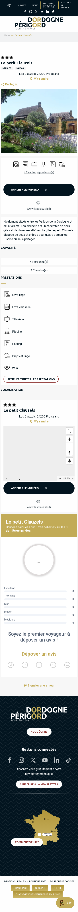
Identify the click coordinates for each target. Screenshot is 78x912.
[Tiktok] (53, 11)
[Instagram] (30, 11)
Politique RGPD (37, 881)
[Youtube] (42, 11)
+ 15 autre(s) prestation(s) (39, 172)
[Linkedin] (47, 11)
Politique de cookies (62, 881)
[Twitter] (36, 11)
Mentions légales (15, 881)
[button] (31, 379)
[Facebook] (25, 11)
